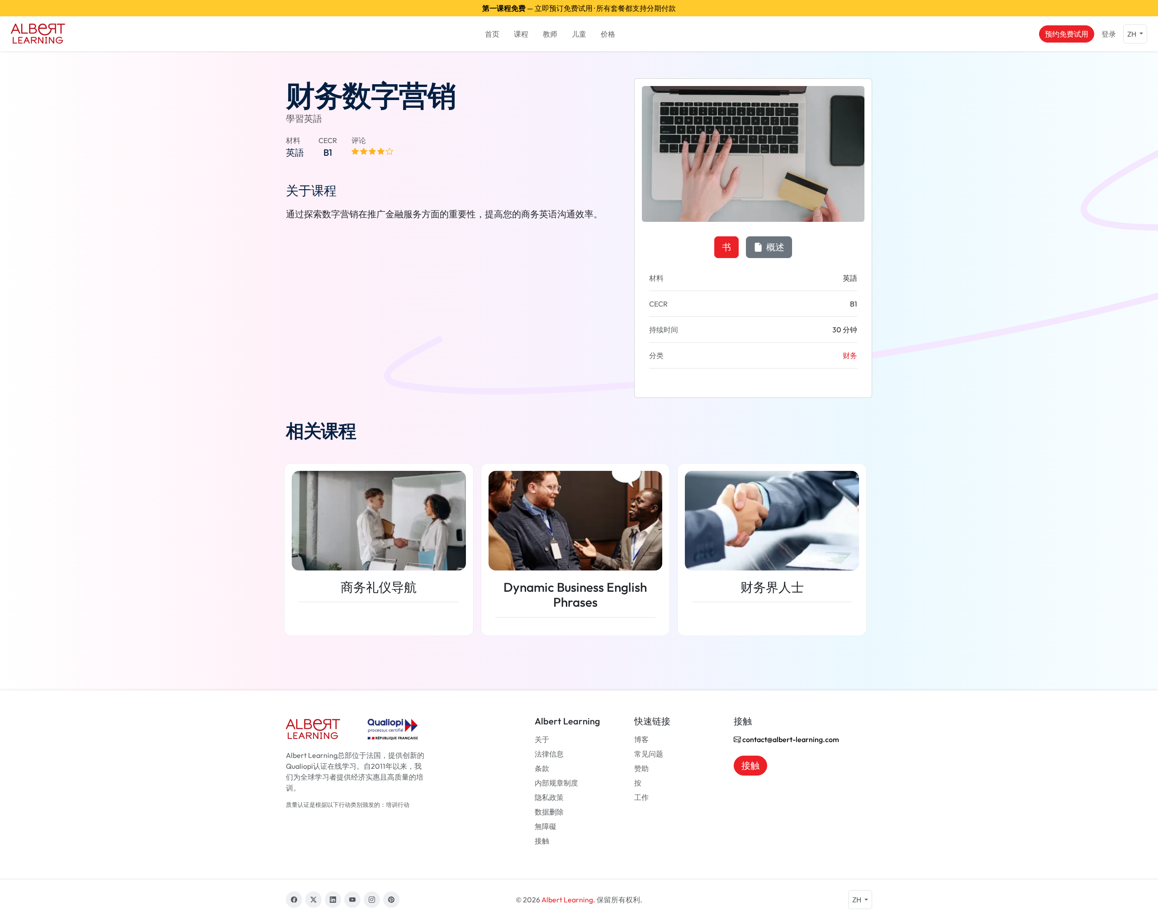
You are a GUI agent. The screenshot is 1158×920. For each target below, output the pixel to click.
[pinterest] (391, 899)
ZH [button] (1132, 33)
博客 (641, 739)
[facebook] (294, 899)
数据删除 (549, 811)
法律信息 (549, 753)
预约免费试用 (1066, 33)
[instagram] (372, 899)
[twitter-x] (313, 899)
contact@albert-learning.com (790, 739)
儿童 (579, 33)
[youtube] (352, 899)
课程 (521, 33)
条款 (542, 768)
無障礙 (545, 826)
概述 (774, 247)
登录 (1108, 33)
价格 (608, 33)
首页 (492, 33)
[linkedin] (333, 899)
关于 (542, 739)
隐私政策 (549, 797)
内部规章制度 (556, 782)
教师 (550, 33)
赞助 (641, 768)
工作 (641, 797)
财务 (850, 355)
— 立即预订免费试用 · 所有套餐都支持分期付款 (579, 8)
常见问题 (648, 753)
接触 (542, 840)
